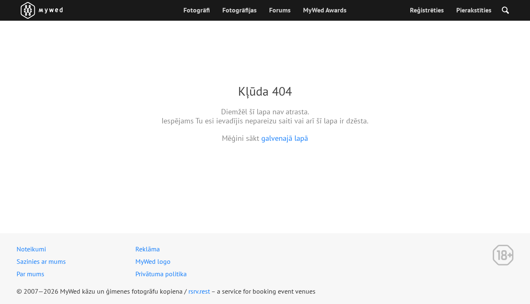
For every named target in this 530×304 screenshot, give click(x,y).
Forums (280, 10)
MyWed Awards (325, 10)
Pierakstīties (473, 10)
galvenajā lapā (284, 138)
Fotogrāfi (196, 10)
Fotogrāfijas (239, 10)
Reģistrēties (427, 10)
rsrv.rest (199, 291)
